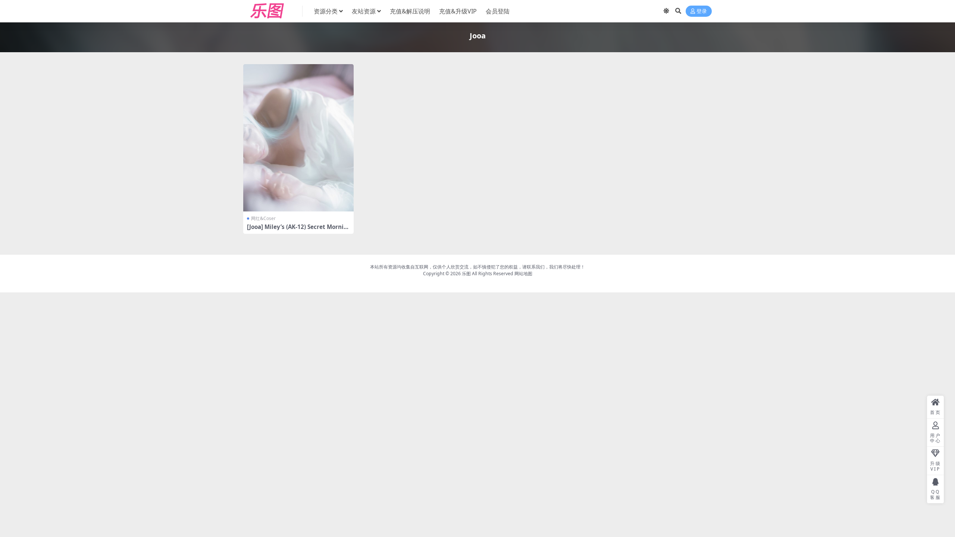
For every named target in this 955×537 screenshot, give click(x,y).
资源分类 (326, 11)
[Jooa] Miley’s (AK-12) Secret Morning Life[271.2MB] (297, 230)
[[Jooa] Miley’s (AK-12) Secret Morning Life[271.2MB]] (298, 137)
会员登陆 (498, 11)
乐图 (466, 273)
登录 (701, 11)
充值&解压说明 (410, 11)
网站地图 (523, 273)
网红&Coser (263, 218)
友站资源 (364, 11)
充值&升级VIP (458, 11)
